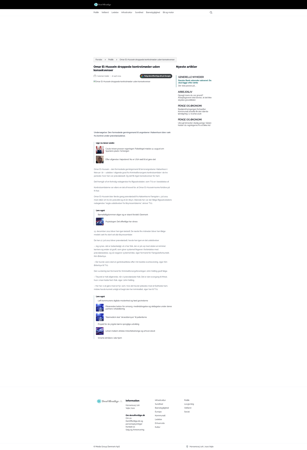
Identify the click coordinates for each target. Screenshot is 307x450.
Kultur (157, 427)
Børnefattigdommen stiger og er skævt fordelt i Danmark (123, 214)
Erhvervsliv (160, 423)
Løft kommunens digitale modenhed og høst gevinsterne (123, 301)
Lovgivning (189, 404)
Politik (96, 12)
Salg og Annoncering (135, 430)
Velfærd (105, 12)
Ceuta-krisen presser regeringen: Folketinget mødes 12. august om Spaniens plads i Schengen (135, 150)
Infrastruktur (126, 12)
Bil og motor (168, 12)
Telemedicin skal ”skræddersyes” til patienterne (126, 317)
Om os (129, 418)
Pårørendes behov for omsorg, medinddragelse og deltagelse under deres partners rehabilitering (139, 307)
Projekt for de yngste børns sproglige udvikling (118, 324)
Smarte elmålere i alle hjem (110, 338)
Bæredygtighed (153, 12)
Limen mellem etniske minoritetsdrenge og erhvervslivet (130, 331)
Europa (158, 412)
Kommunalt (160, 415)
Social (187, 412)
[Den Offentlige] (153, 4)
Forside (99, 59)
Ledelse (115, 12)
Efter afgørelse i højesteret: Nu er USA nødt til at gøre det (131, 159)
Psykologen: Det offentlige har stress (122, 221)
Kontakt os (130, 427)
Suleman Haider (103, 76)
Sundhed (139, 12)
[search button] (211, 12)
